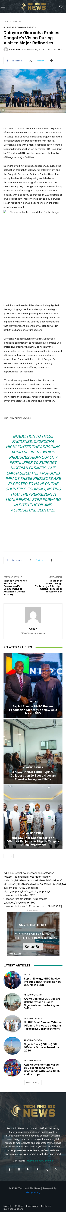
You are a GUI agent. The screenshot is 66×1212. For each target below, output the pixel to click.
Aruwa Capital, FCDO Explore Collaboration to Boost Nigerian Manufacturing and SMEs (33, 775)
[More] (51, 60)
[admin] (6, 49)
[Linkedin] (28, 1169)
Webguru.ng (33, 1192)
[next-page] (11, 856)
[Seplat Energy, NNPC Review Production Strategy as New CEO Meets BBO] (33, 685)
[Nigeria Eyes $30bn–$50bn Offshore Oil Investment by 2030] (12, 1046)
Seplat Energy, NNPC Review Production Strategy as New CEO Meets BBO (33, 710)
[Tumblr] (47, 1169)
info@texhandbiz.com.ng (39, 1160)
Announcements (32, 767)
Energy (31, 27)
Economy (20, 27)
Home (7, 21)
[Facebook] (9, 1169)
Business (16, 21)
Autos (33, 702)
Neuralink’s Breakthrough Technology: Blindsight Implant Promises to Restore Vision (48, 586)
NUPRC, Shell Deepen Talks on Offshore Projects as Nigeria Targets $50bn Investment (33, 841)
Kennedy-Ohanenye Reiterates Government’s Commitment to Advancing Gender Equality (15, 587)
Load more (31, 1082)
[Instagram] (18, 1169)
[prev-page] (6, 856)
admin (16, 49)
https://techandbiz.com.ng (33, 633)
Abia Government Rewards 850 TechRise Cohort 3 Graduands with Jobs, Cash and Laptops (42, 1069)
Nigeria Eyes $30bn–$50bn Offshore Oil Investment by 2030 (41, 1047)
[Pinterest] (37, 1169)
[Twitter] (56, 1169)
